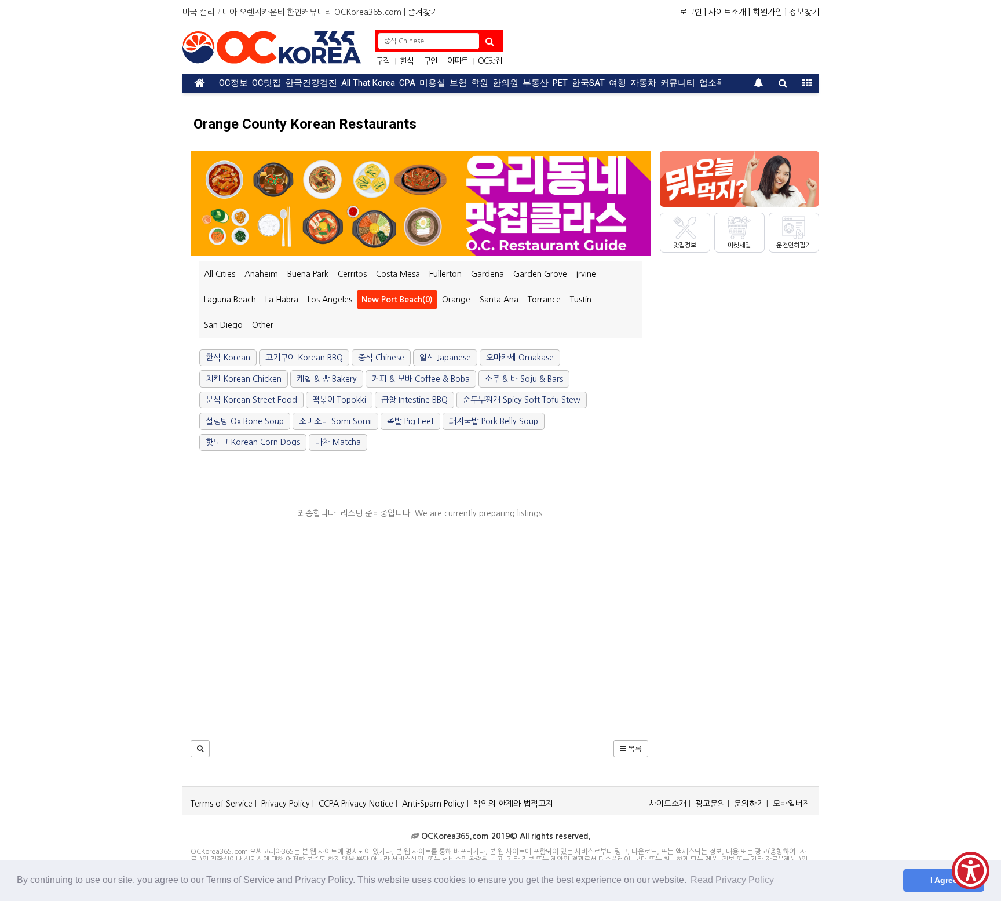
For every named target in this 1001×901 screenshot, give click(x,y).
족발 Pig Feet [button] (410, 421)
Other (262, 325)
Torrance (544, 300)
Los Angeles (330, 300)
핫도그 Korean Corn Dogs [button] (253, 442)
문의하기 (749, 804)
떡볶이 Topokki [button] (339, 400)
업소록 (712, 83)
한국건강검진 (311, 83)
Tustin (580, 300)
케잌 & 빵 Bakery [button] (327, 379)
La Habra (281, 300)
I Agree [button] (944, 880)
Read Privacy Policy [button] (732, 880)
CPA (407, 83)
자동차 (643, 83)
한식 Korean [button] (228, 357)
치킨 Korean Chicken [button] (244, 379)
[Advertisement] (663, 47)
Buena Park (307, 274)
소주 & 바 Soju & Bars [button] (524, 379)
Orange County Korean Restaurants (305, 124)
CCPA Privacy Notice (356, 804)
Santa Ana (499, 300)
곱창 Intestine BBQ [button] (414, 400)
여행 (617, 83)
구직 (383, 61)
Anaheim (261, 274)
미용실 (432, 83)
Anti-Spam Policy (433, 804)
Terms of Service (222, 804)
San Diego (223, 325)
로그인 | (692, 12)
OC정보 (233, 83)
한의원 (505, 83)
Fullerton (445, 274)
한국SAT (588, 83)
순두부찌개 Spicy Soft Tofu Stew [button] (521, 400)
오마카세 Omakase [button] (520, 357)
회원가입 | (769, 12)
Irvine (586, 274)
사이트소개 (667, 804)
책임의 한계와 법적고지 (513, 804)
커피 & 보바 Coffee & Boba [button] (421, 379)
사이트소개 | (729, 12)
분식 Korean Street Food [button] (251, 400)
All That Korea (368, 83)
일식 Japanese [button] (445, 357)
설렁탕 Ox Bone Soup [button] (245, 421)
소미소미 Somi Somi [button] (335, 421)
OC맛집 (490, 61)
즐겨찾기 (423, 12)
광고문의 (710, 804)
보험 (458, 83)
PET (560, 83)
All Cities (219, 274)
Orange (456, 300)
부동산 (536, 83)
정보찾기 (804, 12)
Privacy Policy (285, 804)
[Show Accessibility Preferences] (970, 870)
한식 (407, 61)
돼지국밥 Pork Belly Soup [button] (493, 421)
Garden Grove (540, 274)
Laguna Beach (230, 300)
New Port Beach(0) (397, 300)
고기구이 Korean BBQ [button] (304, 357)
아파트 (457, 61)
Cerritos (352, 274)
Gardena (487, 274)
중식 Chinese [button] (381, 357)
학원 (479, 83)
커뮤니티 (677, 83)
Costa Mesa (398, 274)
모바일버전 (791, 804)
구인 (430, 61)
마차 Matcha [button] (338, 442)
